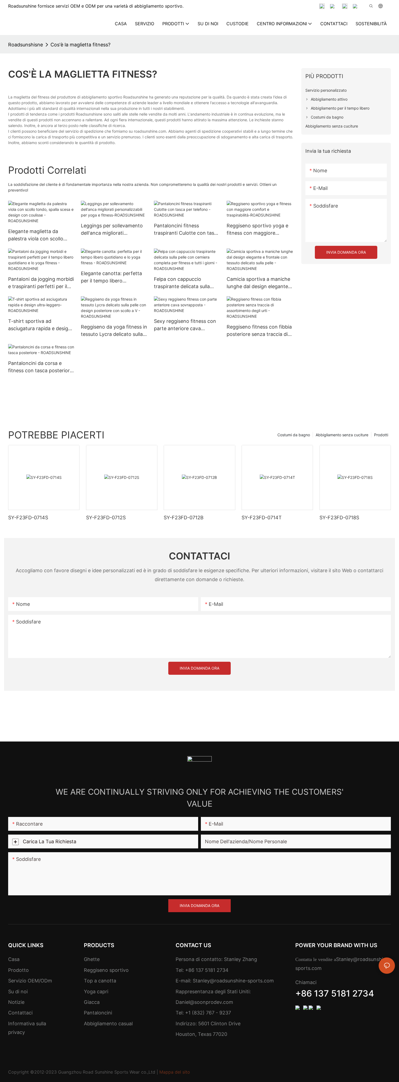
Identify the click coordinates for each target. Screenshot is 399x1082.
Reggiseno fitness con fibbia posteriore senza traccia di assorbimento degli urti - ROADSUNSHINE (259, 331)
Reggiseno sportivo (106, 970)
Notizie (16, 1002)
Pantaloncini (98, 1013)
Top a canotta (100, 981)
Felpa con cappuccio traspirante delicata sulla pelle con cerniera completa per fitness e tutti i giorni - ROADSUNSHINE (185, 283)
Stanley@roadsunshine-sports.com (232, 981)
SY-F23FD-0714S (28, 517)
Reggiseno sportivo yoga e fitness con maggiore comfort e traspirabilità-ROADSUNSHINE (257, 230)
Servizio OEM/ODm (30, 981)
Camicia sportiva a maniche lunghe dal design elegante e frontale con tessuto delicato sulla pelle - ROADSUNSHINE (260, 283)
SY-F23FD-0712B (184, 517)
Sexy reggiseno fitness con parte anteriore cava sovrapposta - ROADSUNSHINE (185, 325)
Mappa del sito (174, 1072)
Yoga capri (96, 991)
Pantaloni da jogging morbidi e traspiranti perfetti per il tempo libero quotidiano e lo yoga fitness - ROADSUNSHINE (41, 283)
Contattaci (20, 1013)
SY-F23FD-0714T (262, 517)
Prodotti (381, 434)
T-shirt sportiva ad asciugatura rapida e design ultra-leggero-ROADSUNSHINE (39, 325)
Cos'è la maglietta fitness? (80, 44)
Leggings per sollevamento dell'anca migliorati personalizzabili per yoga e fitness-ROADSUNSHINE (112, 230)
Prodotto (18, 970)
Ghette (92, 959)
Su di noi (18, 991)
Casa (14, 959)
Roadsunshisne (25, 44)
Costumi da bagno (293, 434)
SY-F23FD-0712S (106, 517)
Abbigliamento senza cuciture (342, 434)
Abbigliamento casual (108, 1023)
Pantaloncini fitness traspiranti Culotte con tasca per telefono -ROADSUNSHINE (187, 230)
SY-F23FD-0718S (339, 517)
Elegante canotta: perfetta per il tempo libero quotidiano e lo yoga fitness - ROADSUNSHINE (112, 277)
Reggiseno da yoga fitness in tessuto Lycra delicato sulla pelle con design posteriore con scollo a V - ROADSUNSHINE (114, 331)
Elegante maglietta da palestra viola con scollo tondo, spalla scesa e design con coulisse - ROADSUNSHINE (40, 235)
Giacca (92, 1002)
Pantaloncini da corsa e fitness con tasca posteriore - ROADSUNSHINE (40, 367)
